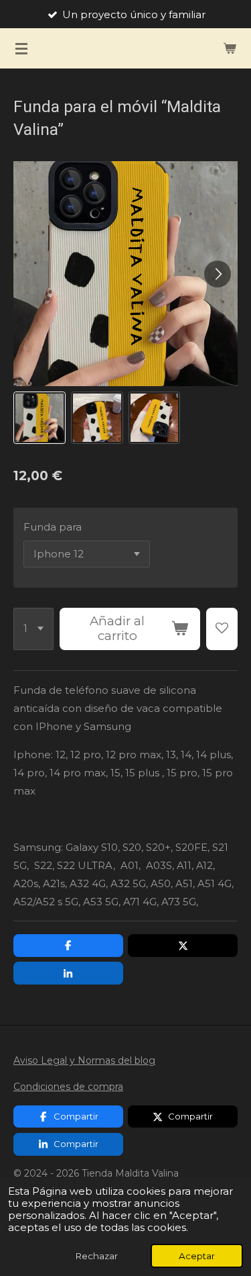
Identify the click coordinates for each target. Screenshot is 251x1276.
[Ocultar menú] (21, 48)
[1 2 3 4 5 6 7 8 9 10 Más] (33, 629)
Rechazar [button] (96, 1255)
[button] (39, 418)
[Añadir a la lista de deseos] (222, 629)
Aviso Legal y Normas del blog (84, 1060)
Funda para (52, 526)
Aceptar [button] (197, 1255)
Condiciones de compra (68, 1087)
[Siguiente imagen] (217, 274)
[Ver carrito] (229, 48)
